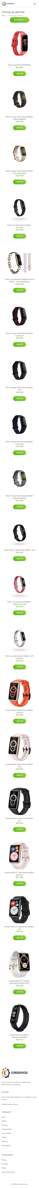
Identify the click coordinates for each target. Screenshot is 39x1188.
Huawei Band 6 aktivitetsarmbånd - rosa (20, 765)
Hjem (4, 15)
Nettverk (5, 1141)
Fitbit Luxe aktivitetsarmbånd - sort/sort (19, 226)
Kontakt (5, 1164)
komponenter (7, 1129)
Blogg (4, 1160)
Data (3, 1117)
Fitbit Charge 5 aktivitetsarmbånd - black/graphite (20, 118)
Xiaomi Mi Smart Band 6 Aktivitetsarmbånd (19, 1036)
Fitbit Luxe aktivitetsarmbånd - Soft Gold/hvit (19, 657)
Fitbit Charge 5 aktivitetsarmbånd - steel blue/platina (20, 497)
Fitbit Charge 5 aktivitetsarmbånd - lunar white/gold (20, 172)
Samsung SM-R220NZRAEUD (19, 65)
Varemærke (6, 1145)
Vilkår (4, 1168)
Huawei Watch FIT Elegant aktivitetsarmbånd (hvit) (19, 982)
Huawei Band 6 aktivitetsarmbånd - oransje (20, 711)
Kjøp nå (19, 74)
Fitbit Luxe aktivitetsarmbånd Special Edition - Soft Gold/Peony (19, 280)
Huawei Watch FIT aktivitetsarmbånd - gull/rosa (19, 873)
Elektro (4, 1121)
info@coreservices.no (10, 1104)
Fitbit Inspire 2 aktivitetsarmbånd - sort (19, 550)
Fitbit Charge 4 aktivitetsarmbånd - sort (19, 388)
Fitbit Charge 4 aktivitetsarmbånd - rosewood (19, 334)
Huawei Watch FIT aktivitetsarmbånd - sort (19, 928)
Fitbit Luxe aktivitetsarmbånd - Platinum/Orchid (19, 603)
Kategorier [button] (19, 20)
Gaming (4, 1125)
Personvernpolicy (8, 1172)
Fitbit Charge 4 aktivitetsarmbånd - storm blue (19, 443)
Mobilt (4, 1137)
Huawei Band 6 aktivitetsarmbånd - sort (20, 819)
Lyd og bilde (6, 1133)
